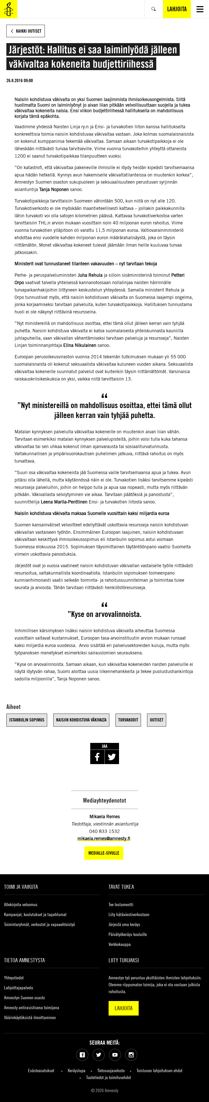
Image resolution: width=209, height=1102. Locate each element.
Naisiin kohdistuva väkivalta (81, 720)
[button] (200, 9)
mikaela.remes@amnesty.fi (103, 838)
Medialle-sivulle (103, 853)
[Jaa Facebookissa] (97, 757)
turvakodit (128, 720)
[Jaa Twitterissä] (112, 757)
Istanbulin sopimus (26, 720)
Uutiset (156, 720)
